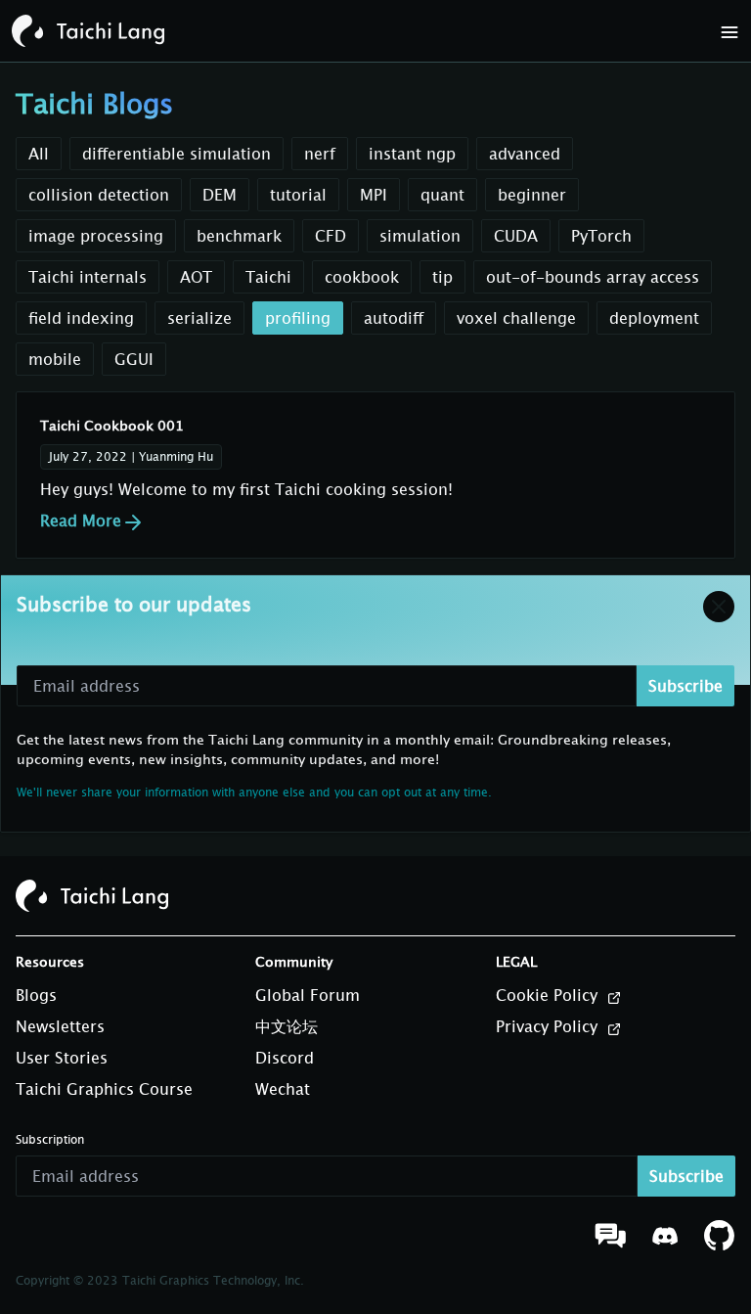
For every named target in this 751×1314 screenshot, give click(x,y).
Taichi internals (87, 277)
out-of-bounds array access (592, 277)
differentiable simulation (176, 153)
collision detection (98, 195)
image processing (95, 236)
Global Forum (307, 995)
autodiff (393, 318)
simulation (420, 236)
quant (442, 195)
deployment (654, 318)
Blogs (36, 995)
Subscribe (685, 686)
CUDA (516, 236)
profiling (298, 318)
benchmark (239, 236)
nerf (319, 153)
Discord (284, 1057)
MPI (373, 195)
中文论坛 (286, 1026)
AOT (196, 277)
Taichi (268, 277)
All (38, 153)
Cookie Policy (549, 995)
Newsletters (60, 1026)
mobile (54, 359)
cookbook (362, 277)
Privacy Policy (549, 1026)
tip (442, 277)
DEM (219, 195)
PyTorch (601, 236)
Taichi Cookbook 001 (112, 425)
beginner (532, 195)
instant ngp (412, 153)
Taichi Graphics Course (104, 1089)
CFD (330, 236)
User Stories (62, 1057)
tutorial (298, 195)
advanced (524, 153)
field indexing (81, 318)
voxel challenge (516, 318)
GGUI (134, 359)
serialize (199, 318)
